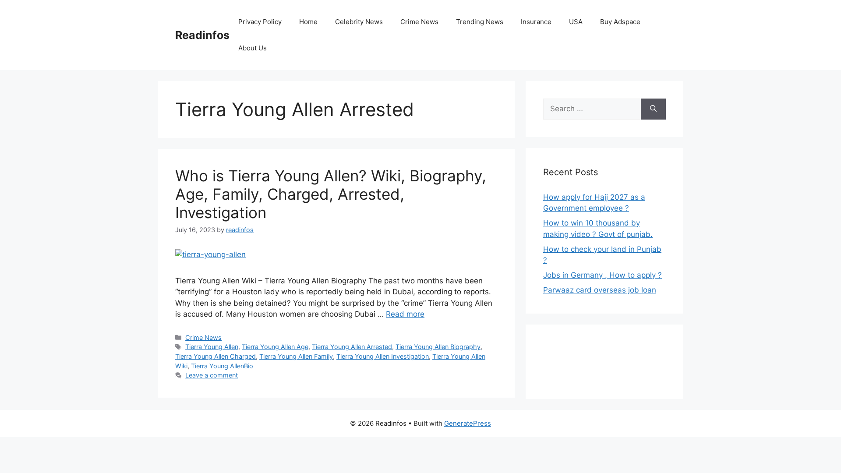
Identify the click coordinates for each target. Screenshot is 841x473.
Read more (405, 314)
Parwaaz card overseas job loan (599, 290)
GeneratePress (467, 423)
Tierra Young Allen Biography (438, 346)
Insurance (536, 22)
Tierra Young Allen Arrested (352, 346)
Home (308, 22)
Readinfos (202, 35)
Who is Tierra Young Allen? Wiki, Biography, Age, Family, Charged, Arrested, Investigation (330, 194)
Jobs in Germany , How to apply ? (602, 275)
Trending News (479, 22)
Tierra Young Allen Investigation (382, 356)
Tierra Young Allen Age (275, 346)
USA (576, 22)
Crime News (419, 22)
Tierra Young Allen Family (296, 356)
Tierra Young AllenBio (222, 366)
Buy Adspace (620, 22)
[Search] (653, 109)
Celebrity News (359, 22)
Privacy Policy (260, 22)
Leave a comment (211, 375)
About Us (252, 48)
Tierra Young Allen (211, 346)
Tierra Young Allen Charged (215, 356)
